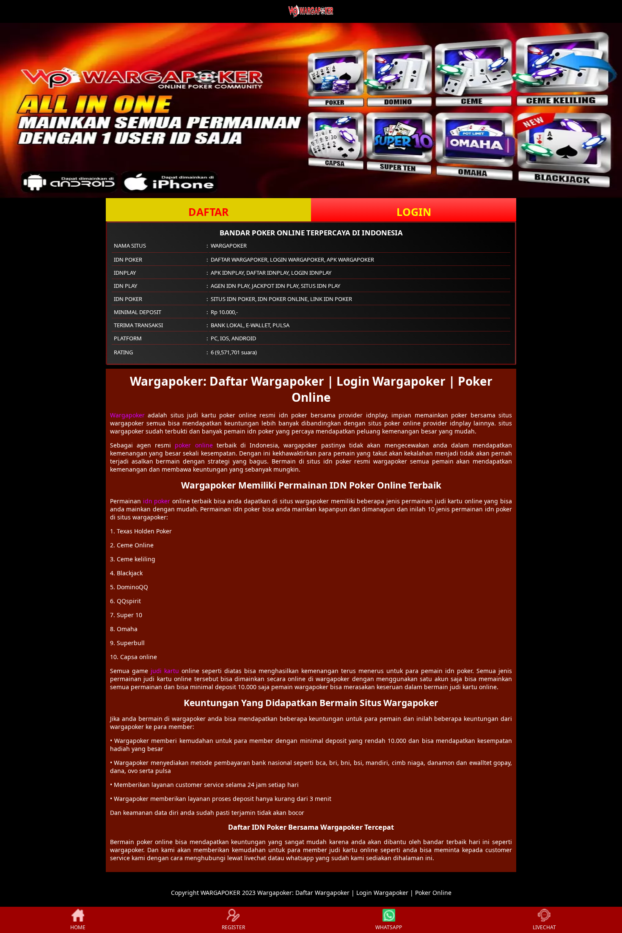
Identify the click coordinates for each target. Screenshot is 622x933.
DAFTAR (208, 211)
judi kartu (165, 671)
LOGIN (413, 211)
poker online (193, 445)
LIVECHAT (544, 927)
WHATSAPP (388, 927)
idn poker (157, 501)
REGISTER (233, 927)
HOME (77, 927)
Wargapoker (127, 415)
